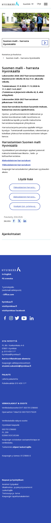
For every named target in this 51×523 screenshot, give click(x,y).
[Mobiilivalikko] (45, 4)
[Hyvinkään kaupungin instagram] (11, 317)
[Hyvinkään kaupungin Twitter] (17, 317)
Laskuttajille (7, 490)
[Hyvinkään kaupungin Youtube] (24, 317)
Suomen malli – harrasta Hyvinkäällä (16, 43)
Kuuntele (26, 4)
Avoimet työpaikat (10, 484)
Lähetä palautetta (10, 379)
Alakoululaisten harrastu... (24, 196)
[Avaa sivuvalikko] (45, 42)
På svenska (7, 278)
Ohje (39, 3)
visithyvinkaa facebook (13, 310)
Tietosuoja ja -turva (11, 493)
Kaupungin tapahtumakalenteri (15, 496)
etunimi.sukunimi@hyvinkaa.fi (16, 366)
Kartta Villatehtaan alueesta (16, 358)
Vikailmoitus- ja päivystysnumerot (17, 487)
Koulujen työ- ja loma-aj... (25, 206)
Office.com (8, 294)
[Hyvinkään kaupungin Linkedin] (31, 317)
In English (6, 274)
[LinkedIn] (24, 220)
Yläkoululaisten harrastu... (24, 187)
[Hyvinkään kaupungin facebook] (5, 317)
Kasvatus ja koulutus (11, 54)
